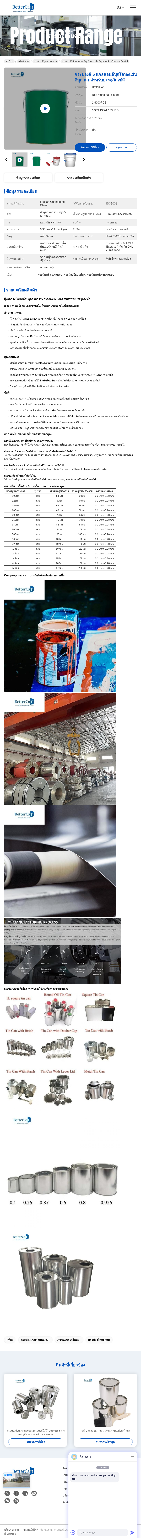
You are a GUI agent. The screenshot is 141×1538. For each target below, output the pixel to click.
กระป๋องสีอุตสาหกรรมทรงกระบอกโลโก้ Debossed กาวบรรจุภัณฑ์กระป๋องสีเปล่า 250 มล (36, 1432)
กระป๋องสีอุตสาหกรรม (45, 61)
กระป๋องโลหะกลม (99, 1339)
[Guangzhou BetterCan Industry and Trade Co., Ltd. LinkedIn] (25, 1493)
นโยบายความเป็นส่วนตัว (11, 1531)
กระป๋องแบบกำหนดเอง (34, 1339)
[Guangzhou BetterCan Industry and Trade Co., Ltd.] (23, 7)
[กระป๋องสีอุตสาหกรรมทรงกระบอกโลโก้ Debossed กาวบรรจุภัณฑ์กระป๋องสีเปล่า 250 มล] (35, 1401)
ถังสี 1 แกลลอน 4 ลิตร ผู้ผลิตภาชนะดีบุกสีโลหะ (105, 1430)
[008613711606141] (34, 1493)
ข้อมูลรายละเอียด (28, 178)
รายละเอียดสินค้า (79, 178)
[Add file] (72, 1532)
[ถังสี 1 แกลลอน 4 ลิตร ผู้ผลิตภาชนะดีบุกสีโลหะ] (105, 1401)
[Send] (132, 1532)
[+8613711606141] (16, 1501)
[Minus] (132, 1457)
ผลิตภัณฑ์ (23, 61)
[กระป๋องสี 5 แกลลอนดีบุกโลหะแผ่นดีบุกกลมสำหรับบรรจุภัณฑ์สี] (45, 108)
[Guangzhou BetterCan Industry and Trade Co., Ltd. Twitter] (7, 1493)
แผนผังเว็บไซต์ (30, 1529)
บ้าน (11, 61)
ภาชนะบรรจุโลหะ (68, 1339)
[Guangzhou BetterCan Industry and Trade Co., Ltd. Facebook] (16, 1493)
